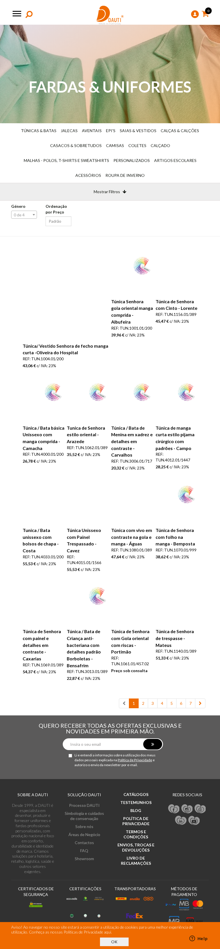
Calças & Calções (180, 130)
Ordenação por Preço (56, 209)
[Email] (200, 808)
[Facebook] (174, 808)
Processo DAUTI (84, 805)
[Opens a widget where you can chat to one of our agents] (198, 939)
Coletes (137, 145)
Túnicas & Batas (38, 130)
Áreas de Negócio (84, 834)
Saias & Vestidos (138, 130)
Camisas (115, 145)
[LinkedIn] (180, 820)
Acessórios (88, 175)
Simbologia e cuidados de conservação (84, 816)
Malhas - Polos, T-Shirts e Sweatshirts (66, 160)
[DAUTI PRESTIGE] (110, 15)
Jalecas (69, 130)
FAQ (84, 850)
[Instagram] (187, 808)
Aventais (92, 130)
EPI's (110, 130)
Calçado (160, 145)
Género (18, 206)
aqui (107, 932)
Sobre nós (84, 826)
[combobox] (24, 215)
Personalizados (131, 160)
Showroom (84, 858)
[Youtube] (194, 820)
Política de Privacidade (135, 760)
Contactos (84, 842)
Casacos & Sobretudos (76, 145)
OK (114, 941)
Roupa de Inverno (125, 175)
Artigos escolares (175, 160)
